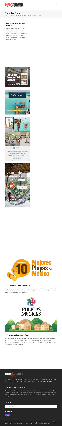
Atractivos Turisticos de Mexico (22, 15)
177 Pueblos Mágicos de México (17, 335)
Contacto (27, 422)
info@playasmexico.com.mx (42, 423)
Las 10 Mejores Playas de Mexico (17, 285)
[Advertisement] (31, 53)
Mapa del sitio (29, 423)
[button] (56, 5)
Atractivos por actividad (50, 422)
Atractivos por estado (36, 422)
